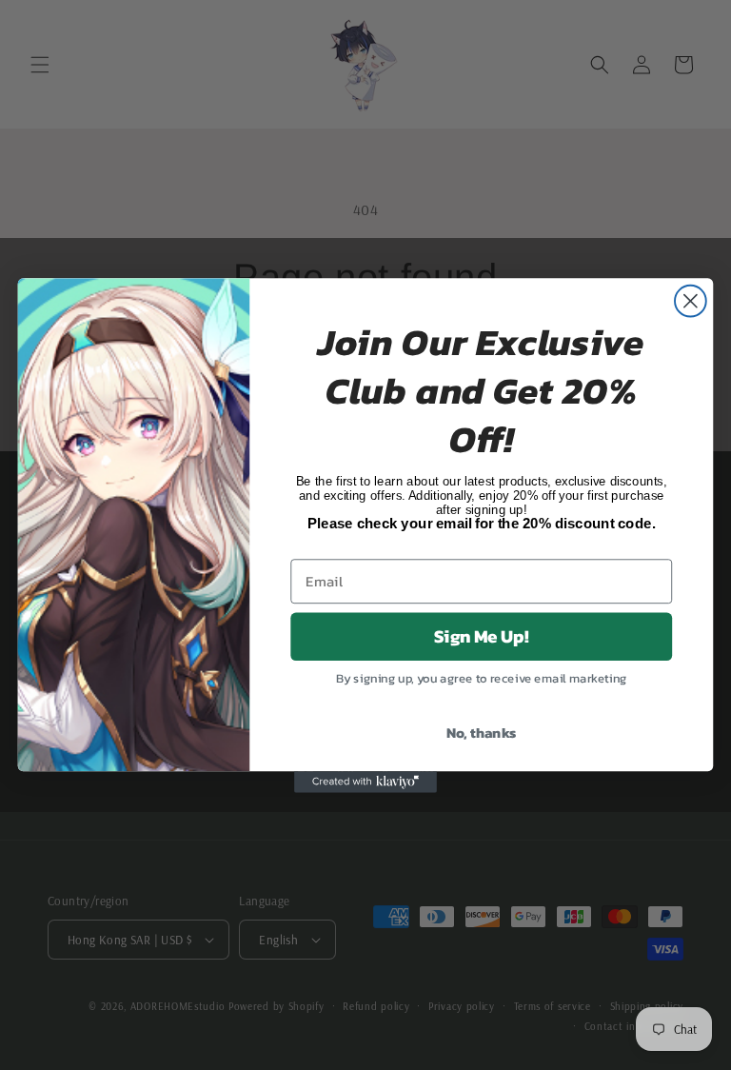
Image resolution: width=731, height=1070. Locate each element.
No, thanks (481, 731)
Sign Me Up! (481, 636)
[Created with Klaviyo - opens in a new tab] (365, 781)
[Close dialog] (690, 300)
